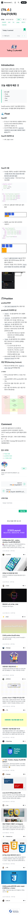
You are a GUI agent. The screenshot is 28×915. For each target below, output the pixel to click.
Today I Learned (7, 30)
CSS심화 (4, 22)
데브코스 (23, 22)
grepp (18, 22)
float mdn (7, 454)
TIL (13, 22)
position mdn (8, 456)
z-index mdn (8, 458)
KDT (9, 22)
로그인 (24, 2)
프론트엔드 (4, 25)
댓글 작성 (22, 511)
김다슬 (2, 19)
